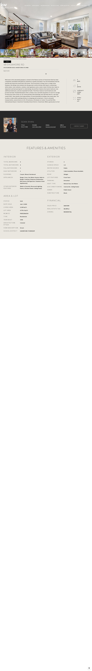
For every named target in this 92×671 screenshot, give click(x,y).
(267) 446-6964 (36, 127)
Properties (28, 5)
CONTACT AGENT (79, 126)
